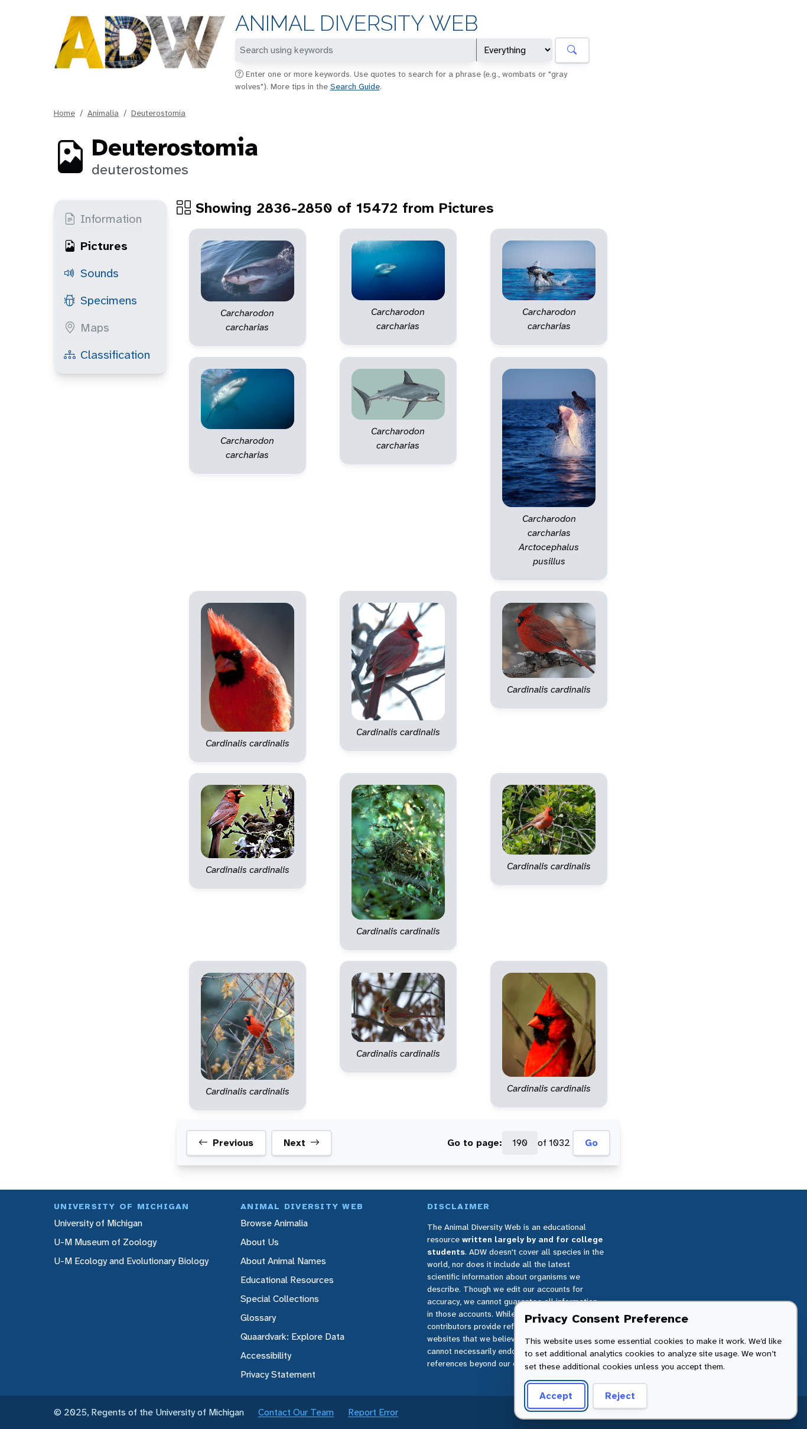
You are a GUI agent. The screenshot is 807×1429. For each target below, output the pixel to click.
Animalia (103, 113)
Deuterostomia (158, 113)
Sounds (99, 273)
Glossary (258, 1317)
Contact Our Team (296, 1412)
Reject (620, 1395)
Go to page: (474, 1142)
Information (111, 218)
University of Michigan (98, 1223)
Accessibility (265, 1355)
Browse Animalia (274, 1223)
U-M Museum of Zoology (105, 1242)
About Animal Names (283, 1261)
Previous (233, 1142)
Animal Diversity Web (356, 23)
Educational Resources (287, 1280)
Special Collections (279, 1298)
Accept (555, 1395)
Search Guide (355, 86)
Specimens (108, 300)
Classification (115, 354)
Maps (94, 327)
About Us (259, 1242)
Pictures (104, 246)
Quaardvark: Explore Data (292, 1336)
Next (294, 1142)
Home (64, 113)
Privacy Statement (277, 1374)
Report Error (373, 1412)
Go (591, 1142)
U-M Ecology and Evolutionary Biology (131, 1261)
